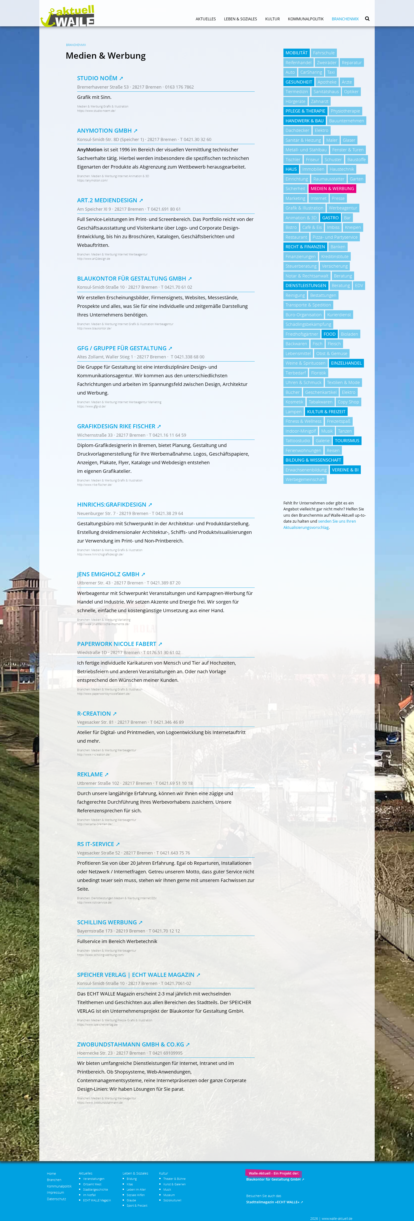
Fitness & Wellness (304, 421)
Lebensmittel (298, 353)
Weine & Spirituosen (306, 363)
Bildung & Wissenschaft (313, 460)
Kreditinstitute (335, 256)
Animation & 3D (301, 217)
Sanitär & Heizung (303, 140)
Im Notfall (89, 1195)
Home (51, 1173)
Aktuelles (206, 19)
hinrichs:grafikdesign (111, 504)
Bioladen (349, 334)
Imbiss (333, 227)
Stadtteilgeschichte (95, 1189)
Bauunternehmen (346, 121)
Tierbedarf (296, 373)
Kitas (130, 1184)
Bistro (291, 227)
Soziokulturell (172, 1200)
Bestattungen (323, 295)
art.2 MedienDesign (107, 200)
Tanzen (345, 431)
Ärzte (347, 82)
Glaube (131, 1200)
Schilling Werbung (107, 922)
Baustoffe (356, 159)
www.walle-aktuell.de (337, 1218)
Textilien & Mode (343, 382)
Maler (332, 140)
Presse (338, 198)
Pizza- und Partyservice (335, 237)
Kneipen (353, 227)
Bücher (293, 392)
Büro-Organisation (304, 314)
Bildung (132, 1179)
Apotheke (327, 82)
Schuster (333, 159)
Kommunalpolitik (306, 19)
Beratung (343, 276)
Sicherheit (295, 188)
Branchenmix (345, 19)
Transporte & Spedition (308, 305)
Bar (347, 217)
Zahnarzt (319, 101)
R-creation (94, 713)
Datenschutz (56, 1199)
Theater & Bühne (174, 1179)
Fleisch (334, 343)
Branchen (54, 1179)
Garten (356, 179)
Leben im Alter (136, 1189)
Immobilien (313, 169)
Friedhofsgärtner (302, 334)
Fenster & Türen (348, 150)
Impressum (55, 1192)
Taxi (331, 72)
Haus (291, 169)
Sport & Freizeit (137, 1205)
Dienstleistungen (306, 285)
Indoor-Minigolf (301, 431)
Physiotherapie (345, 111)
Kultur (272, 19)
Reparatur (352, 62)
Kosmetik (294, 402)
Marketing (295, 198)
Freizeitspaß (339, 421)
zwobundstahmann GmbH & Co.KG (130, 1044)
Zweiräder (327, 62)
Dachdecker (297, 130)
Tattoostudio (298, 440)
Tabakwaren (321, 402)
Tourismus (347, 440)
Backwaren (296, 343)
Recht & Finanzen (305, 246)
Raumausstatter (329, 179)
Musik (327, 431)
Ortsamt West (92, 1184)
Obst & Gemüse (331, 353)
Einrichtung (297, 179)
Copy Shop (348, 402)
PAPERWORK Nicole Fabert (116, 644)
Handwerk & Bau (305, 121)
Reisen (333, 450)
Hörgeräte (295, 101)
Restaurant (296, 237)
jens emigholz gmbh (108, 574)
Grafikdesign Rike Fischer (117, 426)
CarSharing (311, 72)
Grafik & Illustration (304, 208)
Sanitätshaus (326, 91)
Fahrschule (324, 53)
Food (330, 334)
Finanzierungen (301, 256)
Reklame (90, 774)
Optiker (351, 91)
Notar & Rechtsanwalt (307, 276)
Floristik (318, 373)
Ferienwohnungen (303, 450)
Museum (169, 1195)
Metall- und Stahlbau (306, 150)
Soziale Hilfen (136, 1195)
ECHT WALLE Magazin (97, 1200)
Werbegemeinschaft (305, 479)
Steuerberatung (301, 266)
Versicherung (335, 266)
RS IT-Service (95, 844)
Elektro (321, 130)
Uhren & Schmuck (304, 382)
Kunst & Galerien (174, 1184)
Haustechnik (342, 169)
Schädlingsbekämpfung (308, 324)
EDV (359, 285)
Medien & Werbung (332, 188)
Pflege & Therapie (305, 111)
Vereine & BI (345, 470)
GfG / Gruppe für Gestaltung (122, 348)
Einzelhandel (346, 363)
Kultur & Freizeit (326, 411)
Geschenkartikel (321, 392)
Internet (319, 198)
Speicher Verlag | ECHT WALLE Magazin (136, 974)
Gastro (330, 217)
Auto (290, 72)
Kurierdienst (339, 314)
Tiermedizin (297, 91)
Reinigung (295, 295)
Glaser (349, 140)
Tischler (293, 159)
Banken (338, 246)
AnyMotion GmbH (104, 130)
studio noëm (97, 78)
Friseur (312, 159)
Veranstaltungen (93, 1179)
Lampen (294, 411)
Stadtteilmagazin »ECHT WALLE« (272, 1202)
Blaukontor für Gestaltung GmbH (131, 278)
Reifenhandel (298, 62)
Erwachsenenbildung (306, 470)
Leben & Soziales (240, 19)
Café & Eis (312, 227)
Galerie (323, 440)
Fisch (317, 343)
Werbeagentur (343, 208)
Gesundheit (299, 82)
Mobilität (297, 53)
